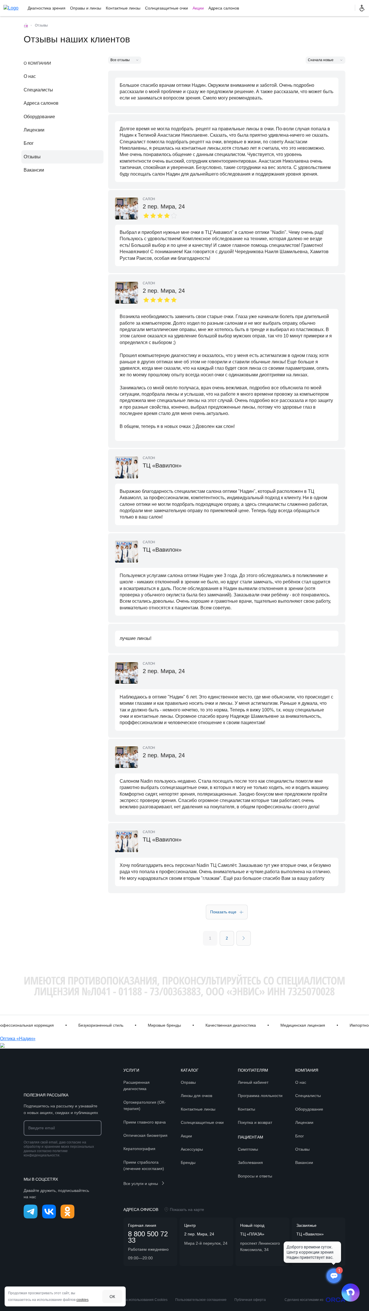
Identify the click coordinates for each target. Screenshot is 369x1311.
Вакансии (34, 170)
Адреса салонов (223, 8)
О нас (30, 76)
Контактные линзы (123, 8)
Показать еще (223, 912)
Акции (198, 8)
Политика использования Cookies (139, 1300)
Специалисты (38, 89)
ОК (112, 1296)
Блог (29, 143)
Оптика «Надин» (17, 1038)
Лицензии (34, 129)
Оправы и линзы (85, 8)
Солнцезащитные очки (166, 8)
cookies (82, 1300)
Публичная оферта (250, 1300)
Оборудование (39, 116)
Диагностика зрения (46, 8)
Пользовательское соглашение (201, 1300)
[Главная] (26, 25)
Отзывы (32, 156)
